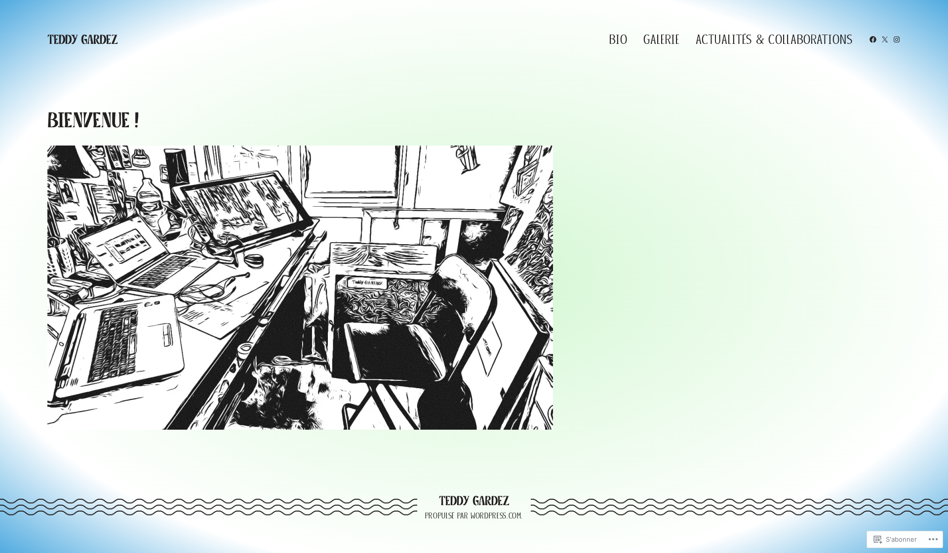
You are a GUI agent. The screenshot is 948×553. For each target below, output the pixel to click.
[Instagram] (897, 39)
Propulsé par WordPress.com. (474, 515)
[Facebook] (873, 39)
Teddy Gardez (82, 39)
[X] (885, 39)
